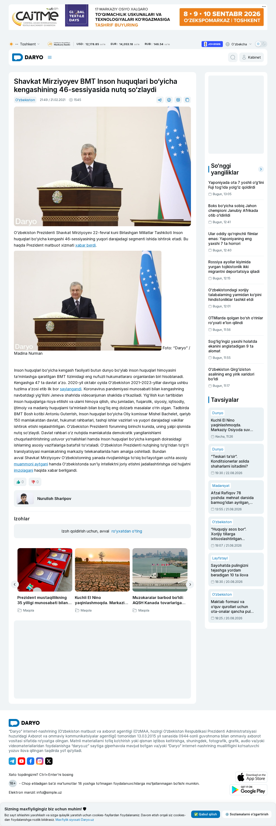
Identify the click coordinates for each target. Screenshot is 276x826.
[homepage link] (27, 57)
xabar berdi (85, 245)
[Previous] (15, 584)
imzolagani (23, 470)
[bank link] (59, 44)
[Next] (190, 584)
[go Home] (24, 723)
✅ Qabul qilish (205, 814)
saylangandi (70, 389)
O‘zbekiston (25, 100)
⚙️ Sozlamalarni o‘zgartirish (246, 814)
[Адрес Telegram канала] (12, 761)
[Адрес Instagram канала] (39, 761)
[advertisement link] (212, 44)
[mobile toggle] (49, 57)
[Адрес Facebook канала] (30, 761)
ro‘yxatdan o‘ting (127, 531)
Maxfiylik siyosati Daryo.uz (75, 819)
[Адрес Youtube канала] (21, 761)
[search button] (233, 57)
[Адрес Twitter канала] (49, 761)
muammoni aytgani (31, 464)
